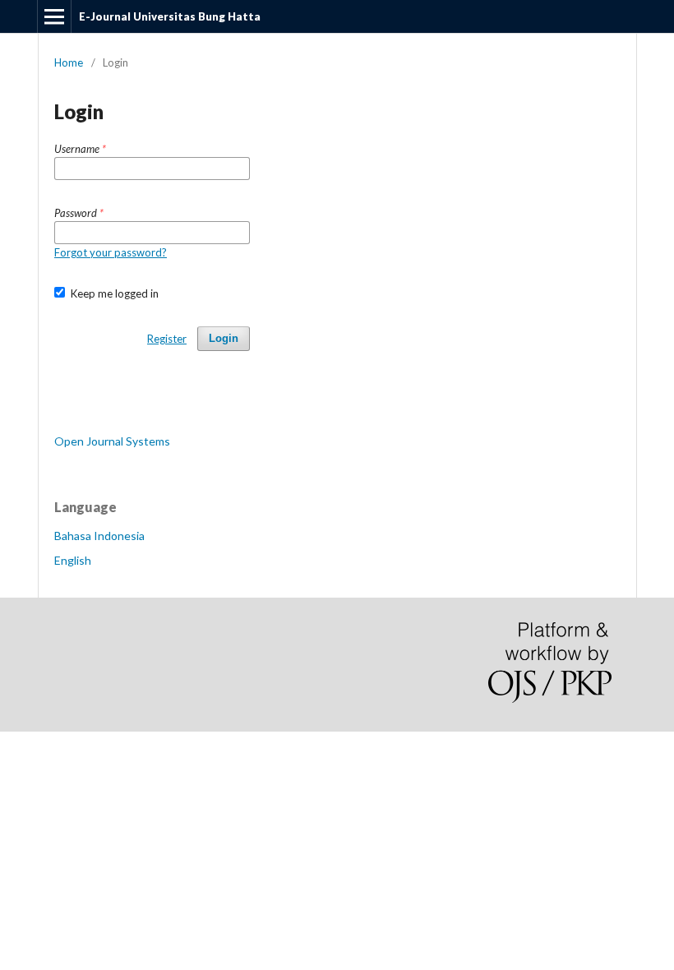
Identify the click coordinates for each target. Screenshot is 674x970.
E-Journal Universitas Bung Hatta (170, 16)
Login (223, 338)
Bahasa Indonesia (99, 536)
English (72, 560)
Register (167, 338)
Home (68, 62)
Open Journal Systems (112, 441)
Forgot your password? (110, 252)
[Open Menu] (54, 16)
